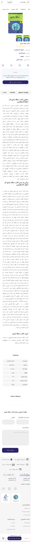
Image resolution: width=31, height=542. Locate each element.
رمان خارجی (5, 9)
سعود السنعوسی (19, 50)
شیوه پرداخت (26, 515)
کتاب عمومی (14, 9)
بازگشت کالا (27, 523)
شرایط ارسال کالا (26, 511)
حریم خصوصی (26, 526)
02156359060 (11, 480)
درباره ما (13, 523)
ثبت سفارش (27, 508)
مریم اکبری (22, 53)
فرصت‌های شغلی (11, 529)
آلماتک (12, 536)
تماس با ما (12, 526)
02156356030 (26, 480)
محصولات (23, 9)
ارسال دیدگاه (10, 450)
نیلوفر (22, 56)
